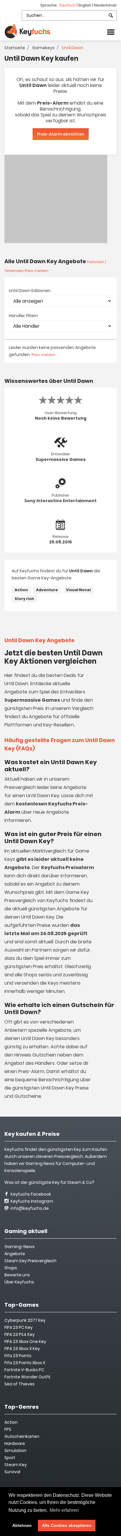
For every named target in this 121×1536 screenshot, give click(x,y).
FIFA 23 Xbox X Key (22, 1349)
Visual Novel (78, 589)
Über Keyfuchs (19, 1282)
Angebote (14, 1254)
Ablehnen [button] (22, 1525)
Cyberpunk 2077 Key (25, 1320)
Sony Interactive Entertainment (60, 501)
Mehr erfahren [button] (64, 1510)
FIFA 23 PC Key (18, 1327)
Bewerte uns (17, 1275)
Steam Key (15, 1465)
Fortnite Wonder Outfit (27, 1377)
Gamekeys (43, 48)
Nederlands (105, 5)
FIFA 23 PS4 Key (19, 1334)
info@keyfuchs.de (29, 1208)
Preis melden (43, 354)
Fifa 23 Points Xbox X (24, 1363)
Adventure (47, 589)
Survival (12, 1472)
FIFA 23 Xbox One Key (25, 1341)
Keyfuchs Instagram (31, 1201)
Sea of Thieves (19, 1384)
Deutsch (68, 5)
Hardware (14, 1443)
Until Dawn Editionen (30, 291)
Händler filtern (23, 316)
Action (21, 589)
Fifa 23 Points (17, 1356)
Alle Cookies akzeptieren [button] (67, 1525)
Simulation (15, 1450)
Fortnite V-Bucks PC (24, 1370)
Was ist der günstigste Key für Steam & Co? (49, 1182)
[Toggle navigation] (110, 31)
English (85, 5)
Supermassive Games (61, 459)
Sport (9, 1458)
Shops (10, 1268)
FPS (7, 1429)
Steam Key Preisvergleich (30, 1261)
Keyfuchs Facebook (30, 1194)
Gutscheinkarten (21, 1436)
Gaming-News (19, 1247)
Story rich (24, 598)
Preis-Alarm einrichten (60, 134)
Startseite (14, 48)
